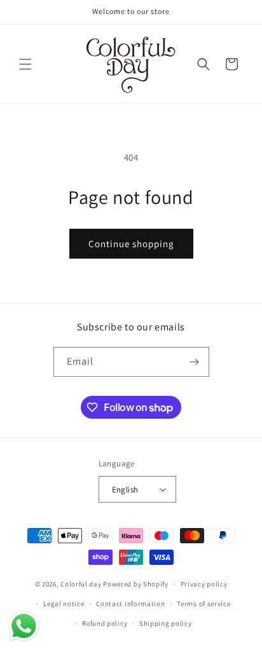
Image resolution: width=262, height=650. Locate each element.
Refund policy (104, 623)
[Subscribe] (195, 362)
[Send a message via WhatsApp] (23, 626)
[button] (25, 64)
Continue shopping (131, 244)
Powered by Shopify (136, 583)
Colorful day (80, 583)
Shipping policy (165, 623)
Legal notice (63, 603)
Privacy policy (204, 583)
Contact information (130, 603)
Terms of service (203, 603)
